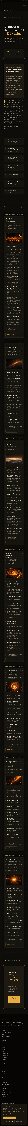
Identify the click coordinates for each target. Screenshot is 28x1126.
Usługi (3, 1047)
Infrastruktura (6, 1036)
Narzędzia (4, 1057)
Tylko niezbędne (8, 1121)
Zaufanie (4, 1070)
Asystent (4, 1074)
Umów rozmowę (14, 998)
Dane (3, 1038)
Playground (5, 1055)
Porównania (5, 1094)
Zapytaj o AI (5, 1086)
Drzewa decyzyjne (6, 1092)
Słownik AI (5, 1088)
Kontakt (4, 1076)
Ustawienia (19, 1121)
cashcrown (5, 4)
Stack (3, 1051)
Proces (3, 1068)
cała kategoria (10, 334)
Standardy (4, 1096)
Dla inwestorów (6, 1072)
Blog (3, 1077)
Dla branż (4, 1059)
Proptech (4, 1040)
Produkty (4, 1049)
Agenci (3, 1034)
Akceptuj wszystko (9, 1118)
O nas (3, 1066)
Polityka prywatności (8, 1103)
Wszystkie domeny (6, 1032)
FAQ (3, 1090)
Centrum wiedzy (6, 1084)
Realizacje (5, 1053)
